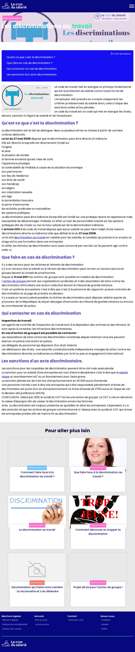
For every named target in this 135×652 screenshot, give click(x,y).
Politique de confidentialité (14, 624)
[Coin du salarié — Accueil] (13, 6)
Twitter (104, 628)
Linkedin (105, 624)
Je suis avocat (42, 624)
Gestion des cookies (11, 628)
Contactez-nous (75, 620)
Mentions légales (10, 620)
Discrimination (98, 467)
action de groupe (14, 281)
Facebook (105, 620)
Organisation (37, 582)
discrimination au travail (29, 237)
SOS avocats (41, 620)
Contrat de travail (37, 467)
